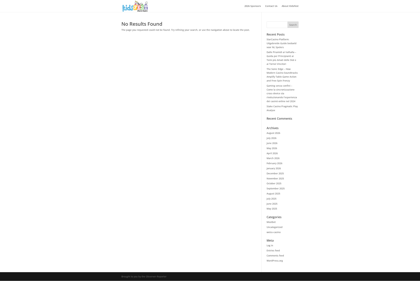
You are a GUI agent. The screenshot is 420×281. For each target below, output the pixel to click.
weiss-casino (274, 232)
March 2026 (273, 158)
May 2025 (272, 208)
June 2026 (272, 143)
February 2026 (274, 163)
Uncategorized (275, 227)
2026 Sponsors (252, 6)
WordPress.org (275, 260)
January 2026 (274, 168)
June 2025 (272, 203)
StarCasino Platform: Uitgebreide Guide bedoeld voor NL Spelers (281, 43)
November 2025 (275, 178)
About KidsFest (290, 6)
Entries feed (273, 250)
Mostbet (271, 222)
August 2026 (273, 133)
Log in (270, 245)
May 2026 (272, 148)
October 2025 (274, 183)
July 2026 (271, 138)
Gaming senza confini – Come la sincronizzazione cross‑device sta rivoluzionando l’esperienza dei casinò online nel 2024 (282, 93)
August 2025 (273, 193)
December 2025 (275, 173)
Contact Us (271, 6)
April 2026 (272, 153)
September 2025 (276, 188)
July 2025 (271, 198)
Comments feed (275, 255)
